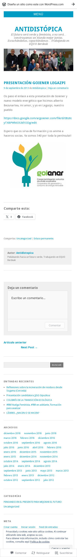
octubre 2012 (11, 480)
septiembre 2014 (31, 461)
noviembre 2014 (48, 456)
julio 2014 (9, 466)
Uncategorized (23, 238)
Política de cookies (40, 541)
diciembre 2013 (42, 466)
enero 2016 (10, 451)
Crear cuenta (10, 527)
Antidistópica (38, 29)
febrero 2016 (54, 447)
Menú (38, 14)
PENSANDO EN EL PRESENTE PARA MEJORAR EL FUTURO (33, 501)
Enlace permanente (43, 238)
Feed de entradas (48, 527)
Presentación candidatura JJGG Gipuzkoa (28, 395)
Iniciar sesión (28, 527)
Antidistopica (39, 88)
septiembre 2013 (13, 470)
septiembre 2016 (31, 442)
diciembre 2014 (28, 456)
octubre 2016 (11, 442)
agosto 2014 (50, 461)
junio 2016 (23, 447)
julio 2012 (49, 480)
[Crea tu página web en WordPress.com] (38, 4)
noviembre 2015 (48, 451)
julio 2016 (9, 447)
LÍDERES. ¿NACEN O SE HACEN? (23, 412)
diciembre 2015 (28, 451)
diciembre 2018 (12, 433)
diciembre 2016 (46, 438)
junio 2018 (50, 433)
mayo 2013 (46, 470)
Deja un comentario (58, 88)
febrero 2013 (11, 475)
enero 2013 (28, 475)
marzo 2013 (62, 470)
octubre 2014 (11, 461)
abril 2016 (38, 447)
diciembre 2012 (46, 475)
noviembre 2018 (32, 433)
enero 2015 (10, 456)
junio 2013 (31, 470)
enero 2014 (24, 466)
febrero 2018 (27, 438)
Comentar (55, 325)
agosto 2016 (50, 442)
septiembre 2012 (31, 480)
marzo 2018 (10, 438)
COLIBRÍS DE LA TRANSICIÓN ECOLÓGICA (29, 400)
